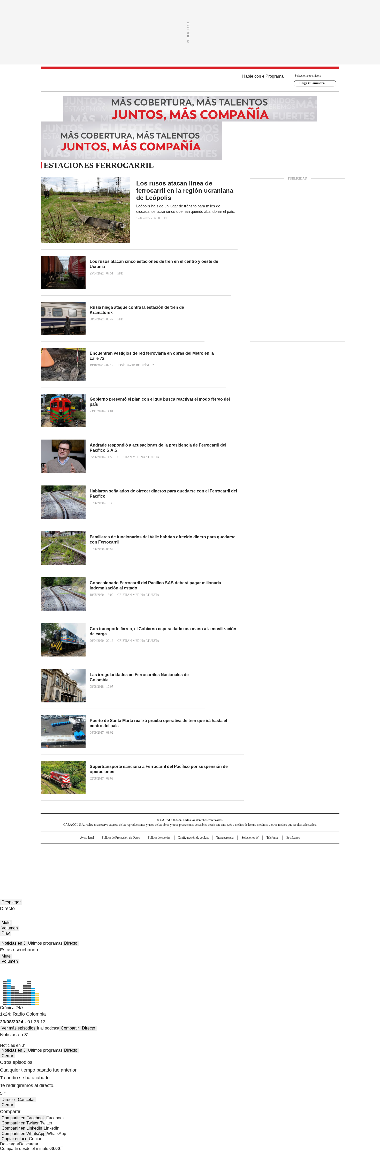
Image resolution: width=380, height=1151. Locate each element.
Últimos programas (45, 943)
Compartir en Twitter (20, 1123)
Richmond (127, 865)
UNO (164, 858)
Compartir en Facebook (23, 1118)
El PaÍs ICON (199, 865)
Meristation (270, 865)
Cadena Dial (219, 858)
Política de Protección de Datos (121, 837)
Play (6, 933)
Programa (274, 76)
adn (264, 850)
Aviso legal (87, 837)
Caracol (283, 850)
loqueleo (245, 865)
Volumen (10, 928)
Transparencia (224, 837)
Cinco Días (200, 858)
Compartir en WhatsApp (23, 1133)
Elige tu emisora (312, 83)
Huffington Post (136, 858)
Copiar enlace (14, 1139)
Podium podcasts (177, 865)
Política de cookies (159, 837)
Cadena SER (230, 850)
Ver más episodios (18, 1028)
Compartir (70, 1028)
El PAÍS (129, 850)
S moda (221, 865)
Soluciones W (250, 837)
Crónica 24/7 (12, 1008)
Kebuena (281, 858)
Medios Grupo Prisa (84, 867)
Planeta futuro (259, 858)
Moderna (153, 865)
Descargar (9, 1144)
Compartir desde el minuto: (30, 1148)
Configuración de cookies (193, 837)
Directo (70, 943)
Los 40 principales (152, 850)
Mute (6, 922)
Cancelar (26, 1099)
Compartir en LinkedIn (22, 1128)
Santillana (176, 850)
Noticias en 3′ (14, 943)
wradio (180, 858)
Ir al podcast (48, 1028)
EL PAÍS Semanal (237, 858)
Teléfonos (272, 837)
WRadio (190, 80)
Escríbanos (293, 837)
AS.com (247, 850)
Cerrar (7, 1055)
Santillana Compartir (205, 850)
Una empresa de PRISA (85, 855)
